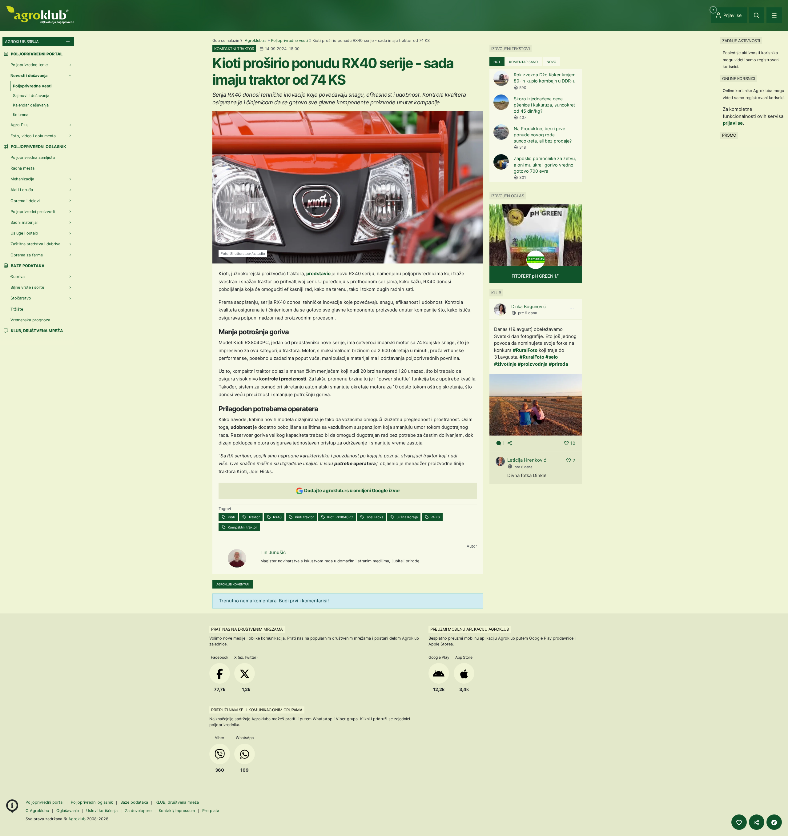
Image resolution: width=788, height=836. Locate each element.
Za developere (138, 810)
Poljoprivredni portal (45, 802)
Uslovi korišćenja (102, 810)
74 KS (435, 517)
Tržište (16, 309)
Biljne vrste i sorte (27, 287)
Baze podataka (27, 265)
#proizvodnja (533, 364)
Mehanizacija (22, 179)
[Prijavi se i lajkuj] (739, 822)
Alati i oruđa (21, 189)
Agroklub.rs (256, 40)
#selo (551, 357)
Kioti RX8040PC (339, 517)
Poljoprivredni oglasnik (38, 146)
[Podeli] (756, 822)
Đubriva (17, 276)
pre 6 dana (527, 313)
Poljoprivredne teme (29, 64)
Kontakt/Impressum (177, 810)
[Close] (756, 15)
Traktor (253, 517)
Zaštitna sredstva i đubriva (35, 244)
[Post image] (535, 405)
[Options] (571, 308)
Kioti (231, 517)
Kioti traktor (304, 517)
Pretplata (210, 810)
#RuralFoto (525, 350)
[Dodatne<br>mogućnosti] (774, 822)
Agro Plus (19, 125)
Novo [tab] (551, 62)
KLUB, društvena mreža (36, 330)
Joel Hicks (374, 517)
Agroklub (77, 818)
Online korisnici (738, 78)
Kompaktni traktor (242, 527)
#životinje (505, 364)
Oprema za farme (26, 255)
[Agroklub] (40, 14)
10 (572, 443)
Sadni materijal (24, 222)
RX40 (277, 517)
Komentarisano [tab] (523, 62)
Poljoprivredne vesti (289, 40)
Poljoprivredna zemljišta (32, 157)
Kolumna (20, 114)
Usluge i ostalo (24, 233)
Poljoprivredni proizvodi (32, 211)
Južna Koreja (407, 517)
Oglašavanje (67, 810)
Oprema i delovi (25, 201)
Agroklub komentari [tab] (232, 584)
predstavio (319, 273)
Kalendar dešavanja (31, 105)
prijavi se (733, 123)
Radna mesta (22, 168)
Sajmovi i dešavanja (31, 95)
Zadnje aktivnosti (741, 40)
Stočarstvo (20, 298)
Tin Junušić (273, 552)
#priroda (558, 364)
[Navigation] (774, 15)
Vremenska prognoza (30, 320)
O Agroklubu (37, 810)
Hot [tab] (497, 62)
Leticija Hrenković (526, 460)
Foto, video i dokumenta (33, 136)
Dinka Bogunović (528, 306)
